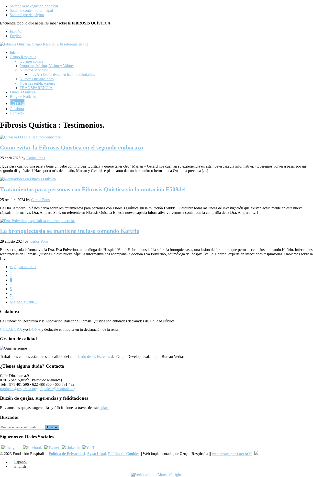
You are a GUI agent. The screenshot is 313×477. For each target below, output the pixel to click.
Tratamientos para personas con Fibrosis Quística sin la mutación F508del (93, 189)
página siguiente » (24, 302)
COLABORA (11, 329)
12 (12, 297)
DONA (35, 329)
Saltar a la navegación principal (34, 6)
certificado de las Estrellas (90, 356)
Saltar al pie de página (27, 15)
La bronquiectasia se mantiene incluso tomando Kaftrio (69, 231)
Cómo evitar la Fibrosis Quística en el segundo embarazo (71, 147)
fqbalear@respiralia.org (58, 389)
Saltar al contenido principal (31, 10)
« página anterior (23, 267)
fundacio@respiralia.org (18, 389)
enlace (104, 408)
